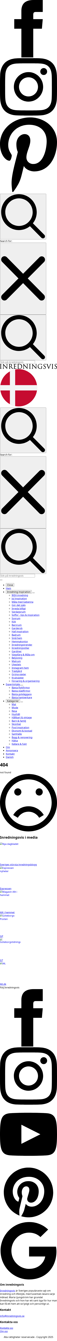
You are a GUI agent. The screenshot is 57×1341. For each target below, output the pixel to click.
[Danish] (18, 405)
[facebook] (28, 1045)
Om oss (4, 1331)
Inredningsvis (7, 1290)
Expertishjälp (13, 684)
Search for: (6, 241)
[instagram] (28, 1103)
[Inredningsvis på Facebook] (28, 56)
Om (8, 747)
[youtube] (28, 1162)
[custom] (28, 1220)
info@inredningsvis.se (12, 1316)
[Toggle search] (23, 216)
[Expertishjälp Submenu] (22, 685)
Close (10, 585)
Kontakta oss (6, 1328)
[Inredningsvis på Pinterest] (28, 192)
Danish (10, 757)
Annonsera (12, 750)
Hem (8, 588)
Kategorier (13, 701)
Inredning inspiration (19, 591)
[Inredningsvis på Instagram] (28, 114)
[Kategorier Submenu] (22, 701)
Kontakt (10, 753)
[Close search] (23, 279)
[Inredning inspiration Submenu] (33, 592)
